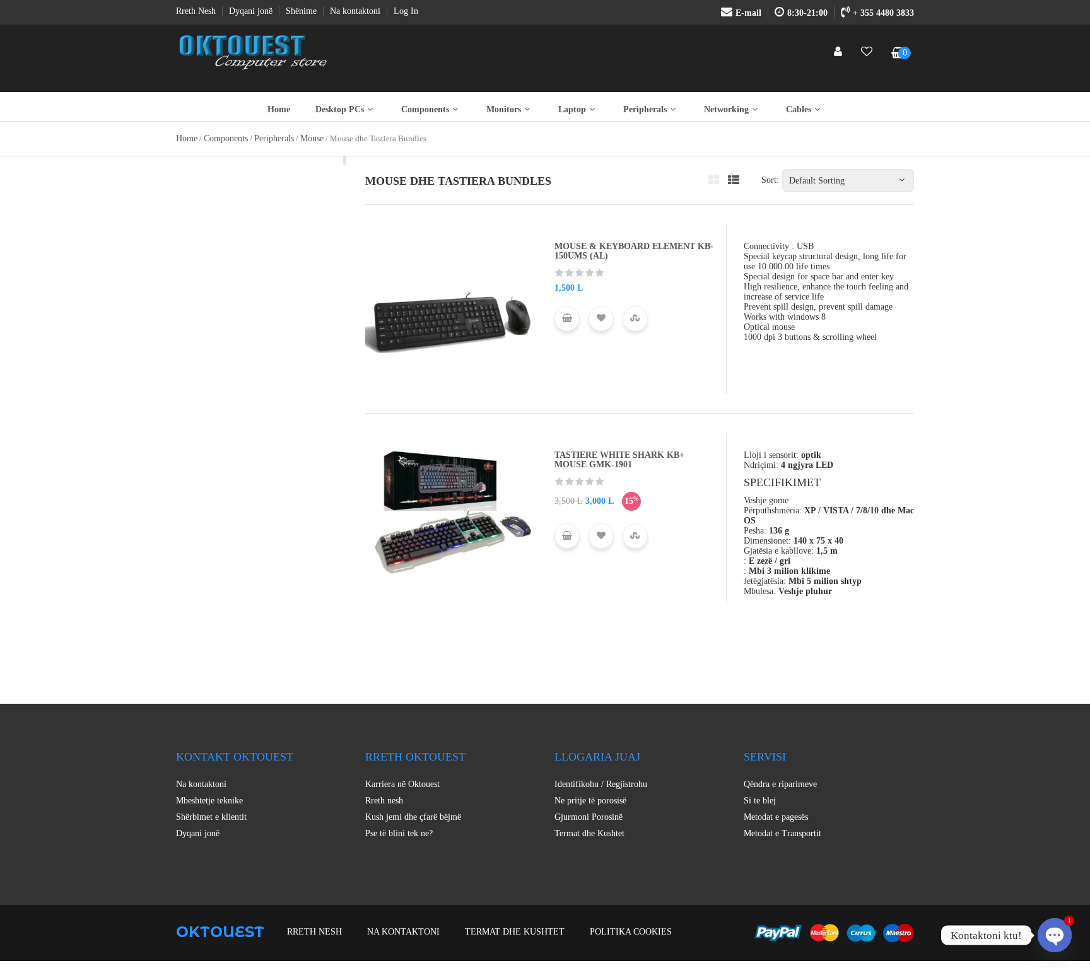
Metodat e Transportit (782, 833)
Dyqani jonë (198, 833)
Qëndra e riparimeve (780, 784)
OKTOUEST (220, 932)
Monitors (503, 109)
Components (425, 109)
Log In (406, 11)
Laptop (572, 109)
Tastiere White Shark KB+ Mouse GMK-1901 (619, 459)
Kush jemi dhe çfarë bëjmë (413, 817)
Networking (726, 109)
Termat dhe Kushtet (589, 833)
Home (278, 109)
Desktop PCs (339, 109)
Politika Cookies (631, 931)
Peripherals (645, 109)
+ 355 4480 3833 (883, 13)
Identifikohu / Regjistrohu (600, 784)
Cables (798, 109)
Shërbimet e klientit (211, 817)
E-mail (748, 13)
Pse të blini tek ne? (399, 833)
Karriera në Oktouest (402, 784)
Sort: (770, 180)
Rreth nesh (384, 800)
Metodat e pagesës (776, 817)
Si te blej (760, 800)
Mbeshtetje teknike (209, 800)
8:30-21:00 (807, 13)
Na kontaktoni (201, 784)
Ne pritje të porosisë (590, 800)
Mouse (312, 138)
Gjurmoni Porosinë (588, 817)
